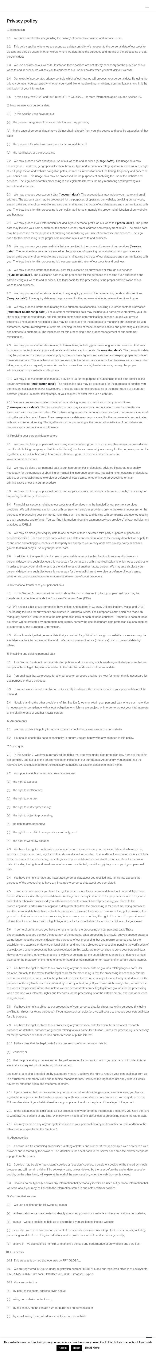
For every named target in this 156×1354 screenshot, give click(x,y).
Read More (92, 1347)
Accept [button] (63, 1347)
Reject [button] (76, 1347)
